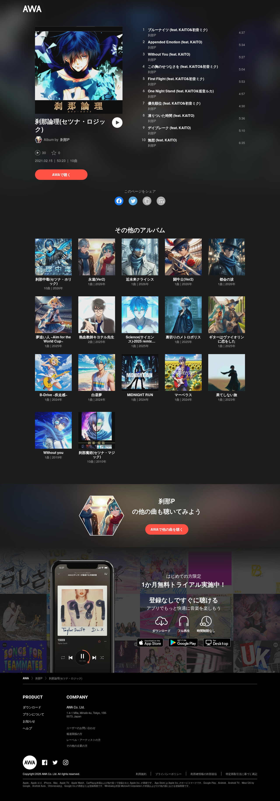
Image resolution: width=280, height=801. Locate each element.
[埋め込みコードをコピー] (161, 201)
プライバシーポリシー (168, 774)
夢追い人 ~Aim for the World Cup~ (53, 339)
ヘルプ (27, 728)
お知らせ (29, 721)
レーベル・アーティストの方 (83, 739)
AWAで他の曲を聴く (166, 529)
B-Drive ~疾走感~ (53, 394)
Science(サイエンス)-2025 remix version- (140, 341)
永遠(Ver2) (96, 279)
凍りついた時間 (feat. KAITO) (171, 115)
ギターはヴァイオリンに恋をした (226, 339)
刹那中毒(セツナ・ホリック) (53, 281)
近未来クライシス (140, 279)
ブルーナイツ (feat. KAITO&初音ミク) (177, 29)
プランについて (33, 714)
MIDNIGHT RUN (140, 394)
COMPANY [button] (77, 697)
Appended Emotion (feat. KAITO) (175, 41)
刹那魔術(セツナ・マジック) (97, 454)
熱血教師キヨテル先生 (96, 336)
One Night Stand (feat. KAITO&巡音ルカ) (181, 90)
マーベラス (183, 394)
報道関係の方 (74, 734)
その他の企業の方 (77, 745)
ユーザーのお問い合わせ (80, 728)
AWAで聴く (61, 174)
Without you (53, 452)
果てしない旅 (226, 394)
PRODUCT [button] (33, 697)
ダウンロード (32, 707)
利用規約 (141, 774)
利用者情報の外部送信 (204, 774)
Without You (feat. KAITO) (169, 54)
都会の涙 (227, 279)
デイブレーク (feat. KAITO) (169, 127)
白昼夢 (96, 394)
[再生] (117, 122)
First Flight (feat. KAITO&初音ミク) (176, 78)
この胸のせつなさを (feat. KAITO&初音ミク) (183, 66)
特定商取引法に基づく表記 (241, 774)
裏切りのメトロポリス (183, 336)
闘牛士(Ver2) (183, 279)
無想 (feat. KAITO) (162, 139)
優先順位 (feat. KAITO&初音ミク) (174, 103)
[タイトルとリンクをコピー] (147, 201)
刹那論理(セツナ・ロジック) (65, 678)
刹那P (65, 139)
